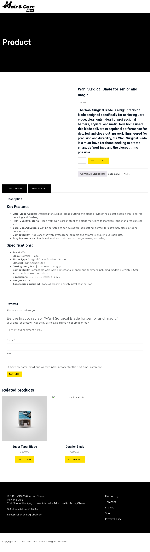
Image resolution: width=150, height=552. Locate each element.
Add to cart (98, 160)
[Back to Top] (143, 547)
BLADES (125, 173)
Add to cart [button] (24, 459)
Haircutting (112, 496)
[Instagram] (143, 541)
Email (11, 353)
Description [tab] (15, 188)
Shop (108, 513)
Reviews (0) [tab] (39, 188)
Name (11, 340)
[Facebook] (134, 541)
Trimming (111, 502)
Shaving (110, 507)
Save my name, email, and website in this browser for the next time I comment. (56, 367)
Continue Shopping (92, 173)
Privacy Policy (113, 519)
